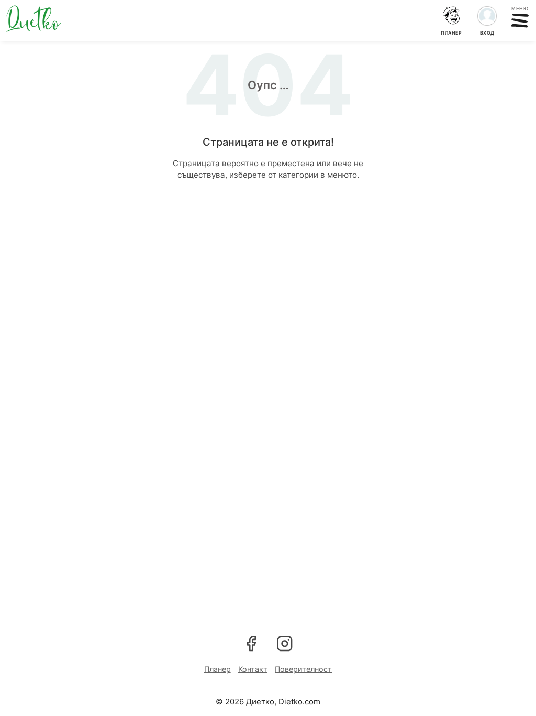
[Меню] (520, 20)
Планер (217, 669)
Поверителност (303, 669)
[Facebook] (251, 643)
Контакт (252, 669)
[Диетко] (33, 18)
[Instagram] (284, 643)
